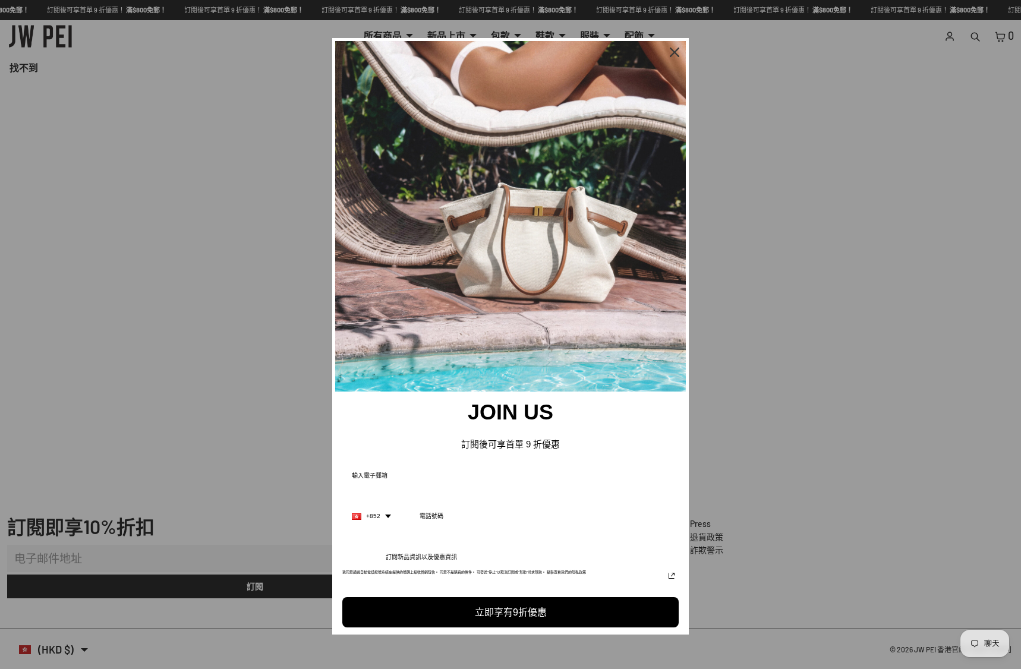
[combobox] (371, 516)
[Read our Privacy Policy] (671, 576)
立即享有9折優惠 (511, 612)
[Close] (674, 52)
